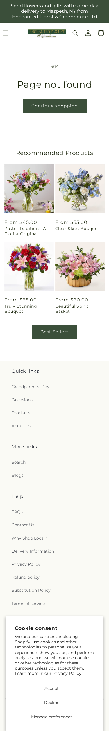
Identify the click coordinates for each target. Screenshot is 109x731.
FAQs (17, 511)
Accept (51, 688)
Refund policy (26, 577)
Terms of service (28, 603)
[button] (75, 33)
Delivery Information (33, 551)
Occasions (22, 399)
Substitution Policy (31, 590)
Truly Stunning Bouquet (20, 309)
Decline (51, 702)
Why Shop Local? (29, 538)
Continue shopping (54, 106)
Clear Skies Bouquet (77, 228)
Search (19, 462)
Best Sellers (54, 332)
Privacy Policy (67, 673)
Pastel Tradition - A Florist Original (25, 231)
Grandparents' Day (30, 386)
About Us (21, 425)
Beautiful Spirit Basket (72, 309)
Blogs (18, 475)
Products (21, 412)
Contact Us (23, 524)
